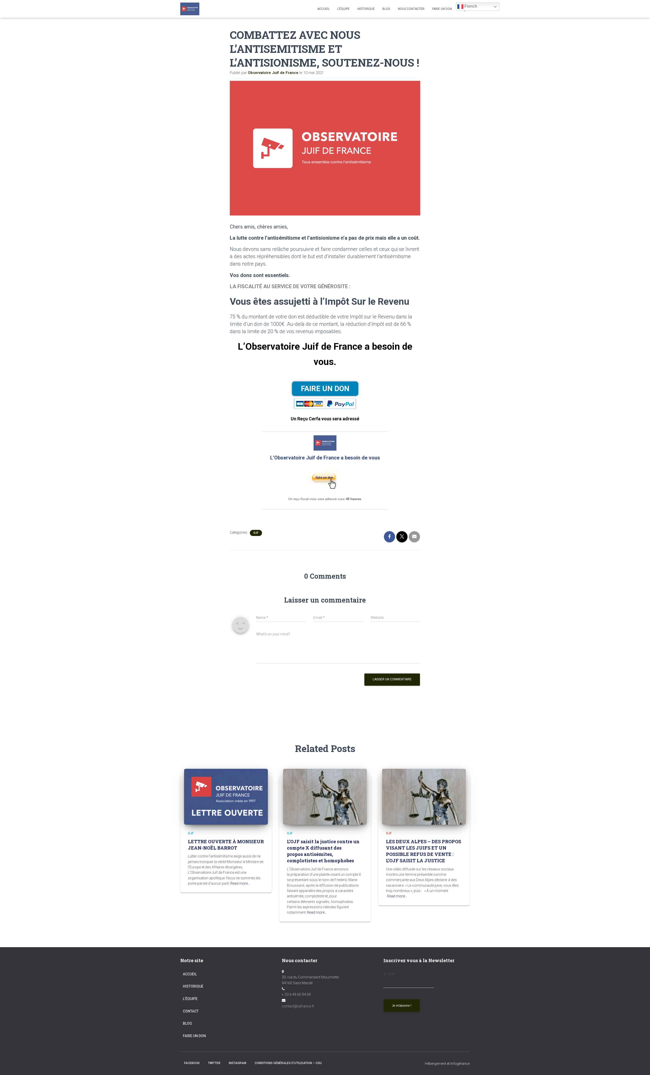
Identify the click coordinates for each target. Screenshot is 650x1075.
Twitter (214, 1063)
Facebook (192, 1063)
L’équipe (343, 9)
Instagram (237, 1063)
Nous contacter (411, 9)
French (470, 6)
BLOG (386, 9)
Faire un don (194, 1036)
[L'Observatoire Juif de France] (189, 9)
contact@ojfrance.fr (298, 1006)
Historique (366, 9)
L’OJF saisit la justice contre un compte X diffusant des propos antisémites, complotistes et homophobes (323, 851)
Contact (191, 1011)
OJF (255, 532)
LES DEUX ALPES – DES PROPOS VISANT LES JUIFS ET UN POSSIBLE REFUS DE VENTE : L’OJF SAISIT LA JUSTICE (423, 851)
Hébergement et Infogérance (447, 1064)
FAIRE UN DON (442, 9)
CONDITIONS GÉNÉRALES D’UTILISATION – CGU (288, 1063)
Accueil (323, 9)
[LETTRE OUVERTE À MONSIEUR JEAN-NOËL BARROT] (226, 796)
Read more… (240, 883)
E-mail (390, 974)
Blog (187, 1023)
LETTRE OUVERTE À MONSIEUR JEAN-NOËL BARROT (226, 844)
